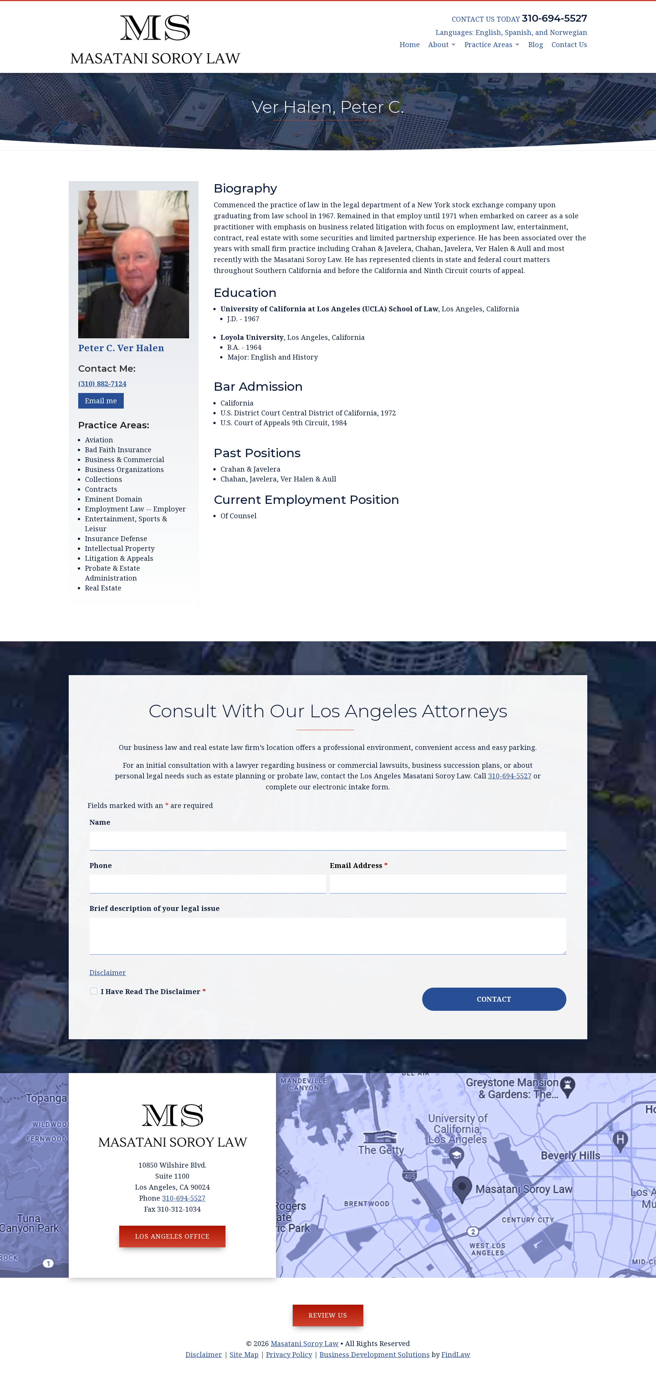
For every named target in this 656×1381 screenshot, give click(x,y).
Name (100, 822)
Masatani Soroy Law (305, 1343)
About (438, 45)
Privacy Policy (289, 1354)
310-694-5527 (554, 18)
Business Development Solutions (375, 1354)
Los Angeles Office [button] (172, 1236)
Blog (535, 45)
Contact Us (569, 45)
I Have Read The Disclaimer (153, 991)
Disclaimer (108, 972)
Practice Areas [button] (488, 45)
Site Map (244, 1354)
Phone (101, 865)
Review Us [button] (328, 1315)
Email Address (359, 865)
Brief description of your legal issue (155, 908)
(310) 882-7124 (102, 383)
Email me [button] (101, 400)
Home (410, 45)
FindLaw (456, 1354)
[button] (648, 1326)
